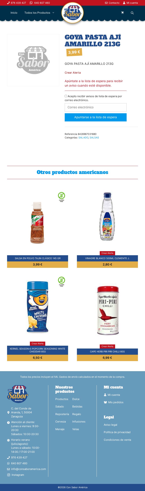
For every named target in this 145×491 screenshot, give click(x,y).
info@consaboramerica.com (28, 469)
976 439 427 (19, 457)
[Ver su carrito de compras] (122, 12)
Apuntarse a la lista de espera (95, 117)
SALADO (83, 137)
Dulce (76, 399)
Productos (61, 399)
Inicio (14, 12)
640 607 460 (19, 463)
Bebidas (77, 406)
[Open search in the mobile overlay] (132, 12)
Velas (75, 429)
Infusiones (78, 421)
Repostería (62, 414)
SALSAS (94, 137)
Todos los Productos (37, 12)
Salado (59, 406)
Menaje (60, 429)
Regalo (76, 414)
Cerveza (60, 421)
